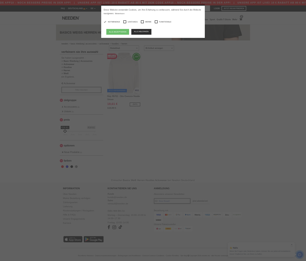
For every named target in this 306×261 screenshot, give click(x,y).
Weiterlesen (119, 13)
